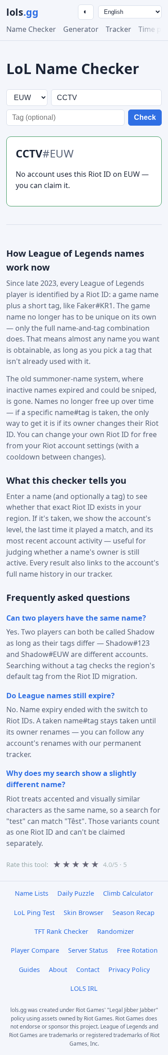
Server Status (88, 950)
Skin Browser (83, 912)
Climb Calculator (128, 893)
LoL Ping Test (34, 912)
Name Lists (31, 893)
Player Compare (35, 950)
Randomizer (115, 931)
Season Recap (133, 912)
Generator (81, 29)
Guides (29, 969)
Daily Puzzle (75, 893)
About (58, 969)
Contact (87, 969)
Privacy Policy (129, 969)
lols (22, 11)
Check (145, 117)
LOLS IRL (84, 988)
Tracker (118, 29)
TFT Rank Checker (61, 931)
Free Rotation (137, 950)
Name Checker (31, 29)
